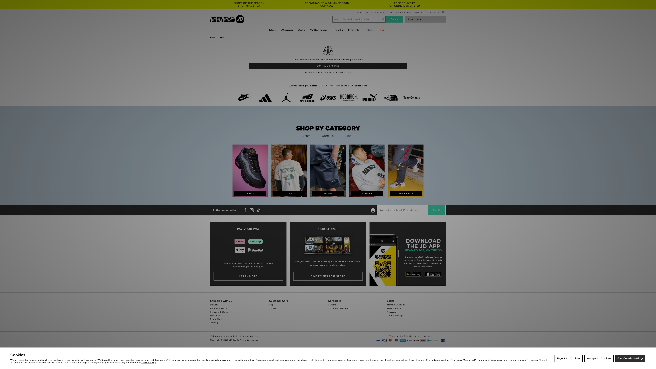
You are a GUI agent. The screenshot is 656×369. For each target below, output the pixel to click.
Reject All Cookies (568, 358)
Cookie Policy (148, 362)
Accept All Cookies (599, 358)
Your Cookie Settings (630, 358)
